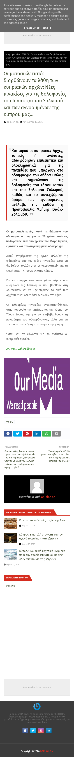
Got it (47, 28)
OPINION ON (46, 751)
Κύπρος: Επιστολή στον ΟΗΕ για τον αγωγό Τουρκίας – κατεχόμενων (41, 536)
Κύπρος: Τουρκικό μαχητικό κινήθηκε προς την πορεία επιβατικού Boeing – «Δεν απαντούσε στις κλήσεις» (42, 555)
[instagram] (41, 730)
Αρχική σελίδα (13, 54)
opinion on (13, 122)
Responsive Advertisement (37, 35)
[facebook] (25, 730)
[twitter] (33, 730)
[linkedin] (49, 730)
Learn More (32, 28)
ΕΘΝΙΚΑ (25, 54)
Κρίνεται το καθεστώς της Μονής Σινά (42, 520)
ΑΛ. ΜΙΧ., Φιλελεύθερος (20, 348)
